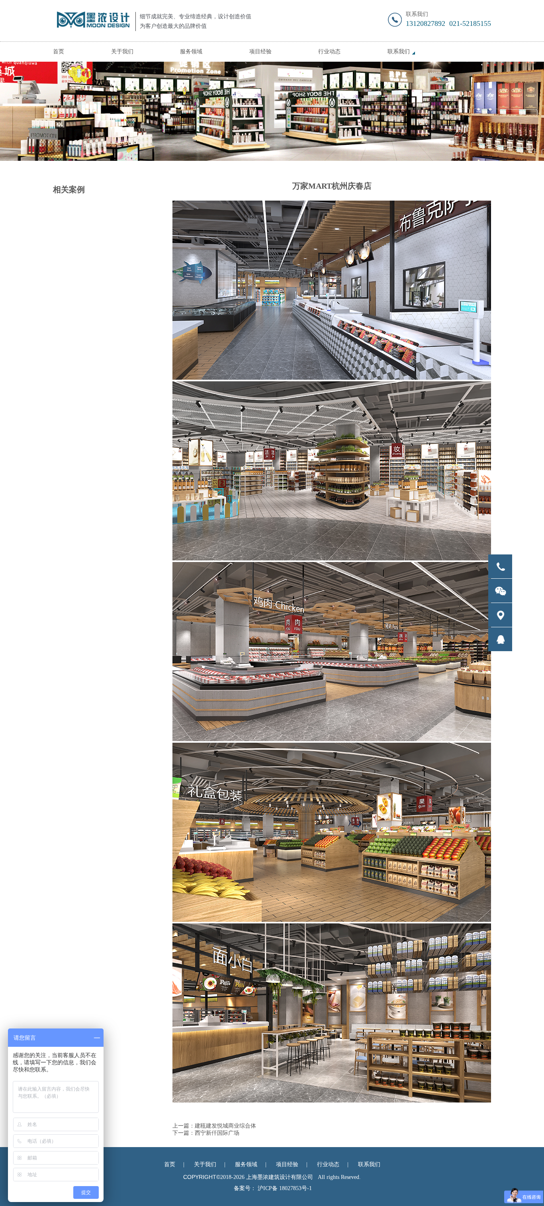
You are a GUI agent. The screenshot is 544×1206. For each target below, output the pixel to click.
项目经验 (260, 52)
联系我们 (398, 52)
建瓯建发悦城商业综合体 (225, 1126)
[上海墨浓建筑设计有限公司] (91, 20)
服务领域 (191, 52)
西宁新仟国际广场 (217, 1133)
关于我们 (122, 52)
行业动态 (329, 52)
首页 (58, 52)
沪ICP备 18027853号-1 (285, 1188)
